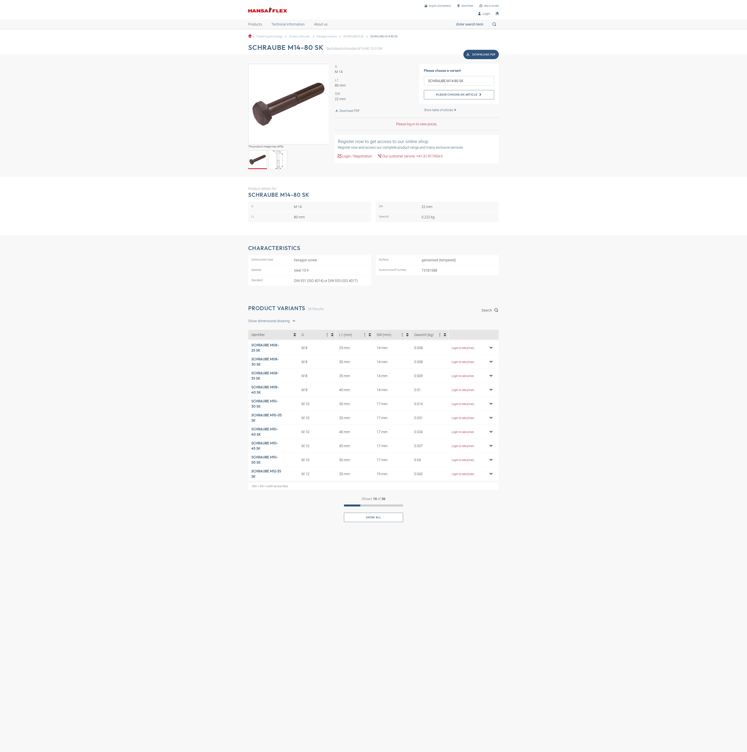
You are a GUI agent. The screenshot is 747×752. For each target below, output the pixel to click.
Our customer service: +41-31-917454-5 (412, 156)
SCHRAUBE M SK (353, 36)
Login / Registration (356, 156)
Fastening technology (270, 36)
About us (321, 24)
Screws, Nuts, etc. (299, 36)
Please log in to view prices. (417, 124)
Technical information (288, 24)
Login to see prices (463, 348)
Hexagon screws (327, 36)
